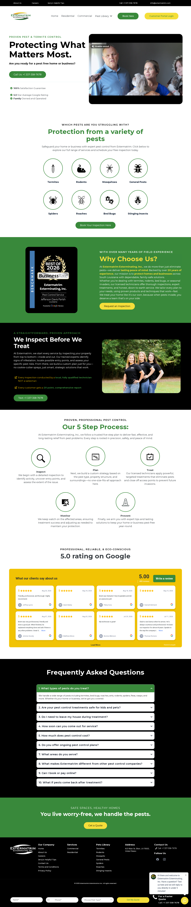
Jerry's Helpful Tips (56, 3)
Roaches (100, 867)
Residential (72, 852)
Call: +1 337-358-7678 (128, 3)
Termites (100, 848)
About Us (17, 3)
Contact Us (43, 863)
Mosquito (100, 856)
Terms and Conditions (48, 867)
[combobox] (48, 899)
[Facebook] (157, 859)
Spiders (99, 863)
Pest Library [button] (102, 16)
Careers (35, 3)
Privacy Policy (44, 871)
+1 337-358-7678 (169, 848)
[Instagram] (164, 859)
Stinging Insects (104, 871)
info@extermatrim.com (160, 3)
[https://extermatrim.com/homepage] (21, 16)
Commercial (72, 848)
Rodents (100, 852)
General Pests (102, 859)
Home (41, 848)
